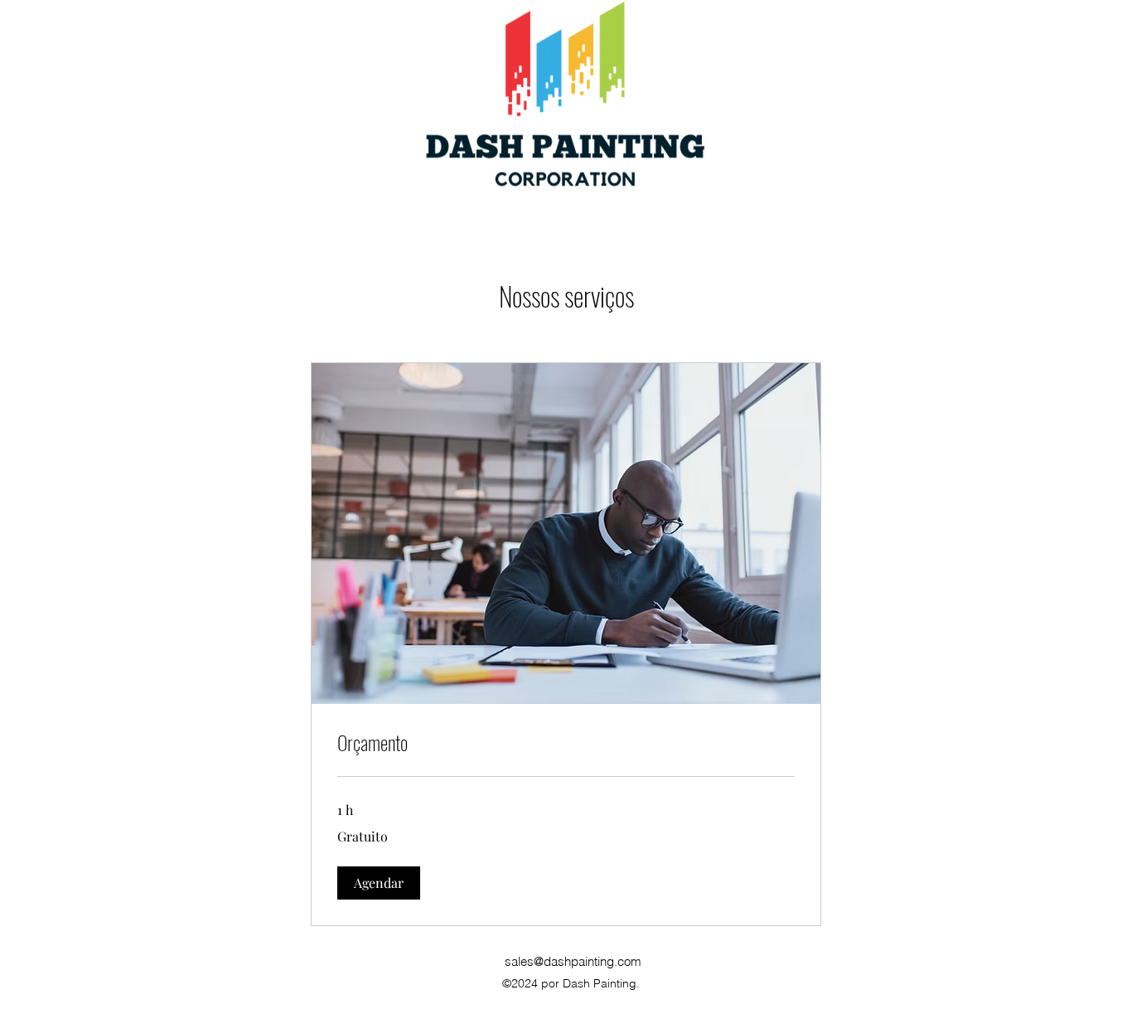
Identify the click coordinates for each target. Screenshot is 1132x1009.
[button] (378, 883)
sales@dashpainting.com (573, 961)
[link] (566, 743)
